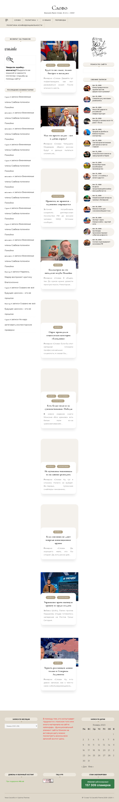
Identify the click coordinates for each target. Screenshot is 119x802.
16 (83, 750)
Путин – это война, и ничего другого (100, 177)
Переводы (60, 20)
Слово (59, 7)
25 (94, 755)
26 (99, 755)
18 (94, 750)
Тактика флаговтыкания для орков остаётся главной (102, 145)
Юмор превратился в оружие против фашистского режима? (101, 90)
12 (99, 745)
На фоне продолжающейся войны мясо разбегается (102, 189)
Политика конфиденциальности (24, 25)
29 (114, 755)
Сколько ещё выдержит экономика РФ (101, 243)
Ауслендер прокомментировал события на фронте (100, 233)
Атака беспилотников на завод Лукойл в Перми (102, 155)
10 (89, 745)
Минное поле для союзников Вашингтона (101, 210)
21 (109, 750)
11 (93, 745)
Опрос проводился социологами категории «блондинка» (58, 335)
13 (104, 745)
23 (84, 755)
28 (109, 755)
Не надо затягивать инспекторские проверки (18, 324)
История (63, 396)
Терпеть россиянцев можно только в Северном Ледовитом (58, 671)
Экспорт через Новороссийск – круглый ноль (102, 222)
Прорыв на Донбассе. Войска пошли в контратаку (100, 134)
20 (104, 750)
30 (84, 761)
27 (104, 755)
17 (89, 750)
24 (89, 755)
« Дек (84, 767)
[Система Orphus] (10, 62)
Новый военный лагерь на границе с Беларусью (102, 199)
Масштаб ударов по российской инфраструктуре (100, 112)
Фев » (91, 767)
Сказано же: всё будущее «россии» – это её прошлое (19, 293)
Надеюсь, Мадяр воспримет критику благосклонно (18, 277)
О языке (47, 20)
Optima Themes (23, 798)
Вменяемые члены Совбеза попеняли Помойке (18, 102)
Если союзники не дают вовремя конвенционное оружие (58, 540)
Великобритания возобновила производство (99, 167)
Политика (30, 20)
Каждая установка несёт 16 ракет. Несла (103, 121)
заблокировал (98, 785)
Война (51, 65)
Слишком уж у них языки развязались (102, 99)
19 (99, 750)
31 (89, 761)
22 (114, 750)
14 (109, 745)
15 (114, 745)
